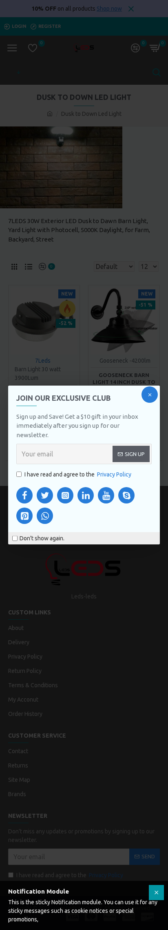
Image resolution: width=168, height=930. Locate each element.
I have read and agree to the (77, 474)
